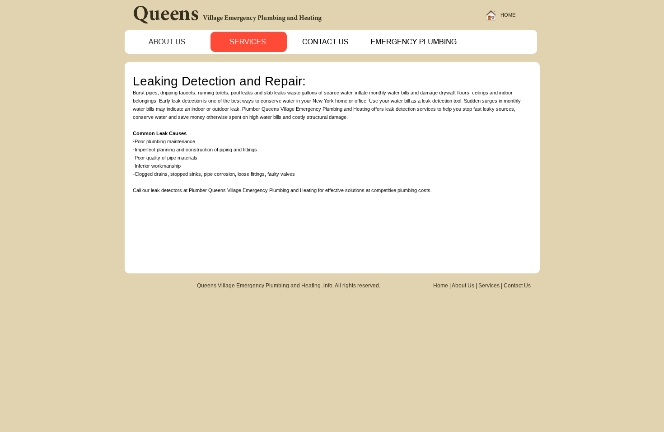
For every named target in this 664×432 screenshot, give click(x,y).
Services (489, 285)
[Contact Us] (327, 51)
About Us (463, 285)
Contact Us (517, 285)
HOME (507, 15)
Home (440, 285)
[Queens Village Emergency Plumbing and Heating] (232, 27)
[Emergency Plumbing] (414, 51)
